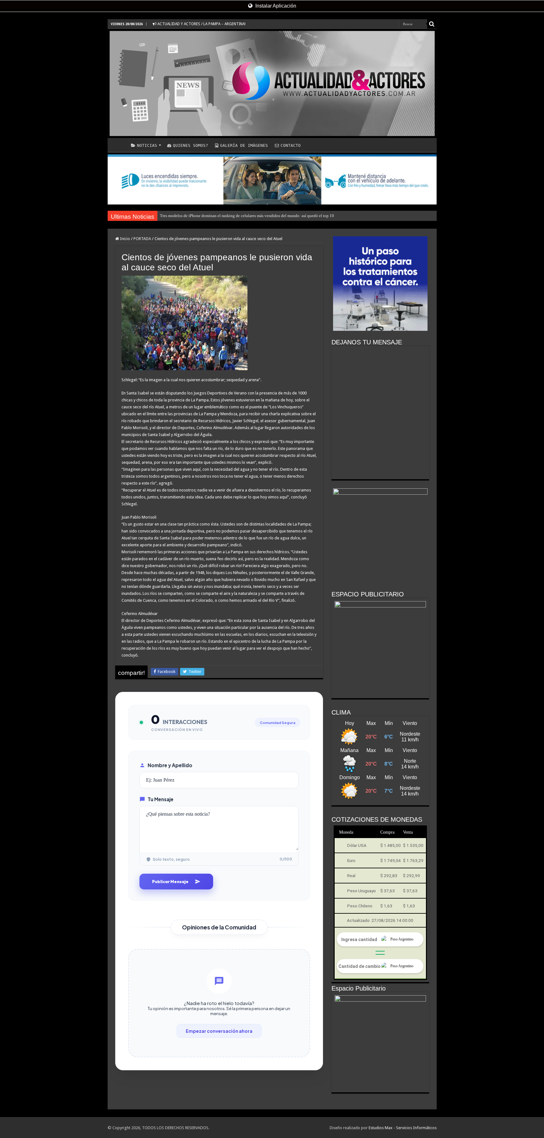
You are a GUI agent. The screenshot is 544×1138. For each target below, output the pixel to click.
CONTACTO (290, 145)
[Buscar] (432, 24)
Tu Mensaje (160, 799)
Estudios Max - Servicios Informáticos (403, 1127)
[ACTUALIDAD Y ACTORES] (272, 83)
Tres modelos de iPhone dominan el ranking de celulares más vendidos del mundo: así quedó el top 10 (247, 215)
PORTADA (142, 238)
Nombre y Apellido (170, 765)
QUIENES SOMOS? (190, 145)
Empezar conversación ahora (219, 1031)
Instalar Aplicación (275, 6)
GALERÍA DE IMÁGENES (244, 145)
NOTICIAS (147, 145)
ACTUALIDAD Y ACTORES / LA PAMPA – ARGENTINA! (201, 24)
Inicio (124, 238)
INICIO (119, 144)
